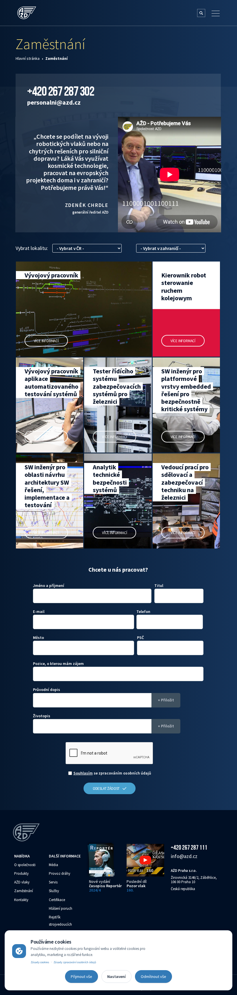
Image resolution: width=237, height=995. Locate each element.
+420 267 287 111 (189, 847)
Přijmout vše (81, 976)
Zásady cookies (40, 962)
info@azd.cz (184, 856)
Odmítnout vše (153, 976)
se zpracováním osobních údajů (112, 773)
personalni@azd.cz (54, 102)
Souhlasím (83, 773)
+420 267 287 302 (60, 91)
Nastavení (116, 976)
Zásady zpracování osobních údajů (74, 962)
